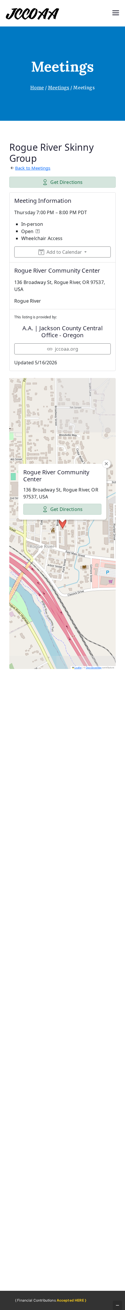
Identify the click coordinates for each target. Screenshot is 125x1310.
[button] (62, 523)
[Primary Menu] (115, 13)
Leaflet (77, 667)
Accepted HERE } (71, 1300)
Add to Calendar (64, 252)
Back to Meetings (32, 168)
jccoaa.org (66, 349)
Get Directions (66, 182)
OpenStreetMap (93, 667)
